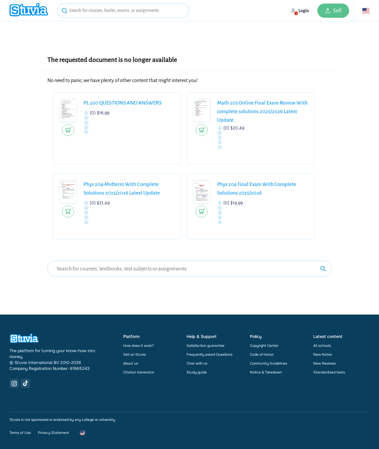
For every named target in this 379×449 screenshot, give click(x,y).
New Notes (322, 354)
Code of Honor (262, 354)
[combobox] (123, 11)
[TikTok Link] (25, 383)
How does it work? (138, 345)
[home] (28, 10)
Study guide (197, 372)
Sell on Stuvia (134, 354)
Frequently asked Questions (209, 354)
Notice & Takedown (266, 372)
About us (130, 363)
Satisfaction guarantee (205, 345)
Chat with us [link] (197, 363)
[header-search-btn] (64, 11)
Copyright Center (264, 345)
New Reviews (324, 363)
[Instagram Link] (14, 383)
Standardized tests (329, 372)
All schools (322, 345)
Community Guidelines (268, 363)
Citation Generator (138, 372)
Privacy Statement (53, 432)
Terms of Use (20, 432)
